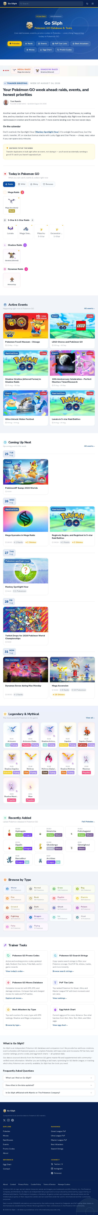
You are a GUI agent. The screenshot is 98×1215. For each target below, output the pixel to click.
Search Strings (57, 1149)
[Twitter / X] (4, 1120)
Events (44, 43)
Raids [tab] (10, 184)
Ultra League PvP (58, 1135)
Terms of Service (49, 1184)
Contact (6, 1169)
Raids (30, 43)
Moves (31, 50)
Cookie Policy (36, 1184)
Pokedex (16, 43)
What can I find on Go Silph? (18, 1078)
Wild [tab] (23, 184)
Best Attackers (81, 43)
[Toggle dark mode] (87, 4)
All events (88, 308)
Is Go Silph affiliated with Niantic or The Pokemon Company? (33, 1092)
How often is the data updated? (20, 1085)
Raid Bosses (8, 1140)
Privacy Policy (23, 1184)
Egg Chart (47, 50)
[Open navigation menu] (92, 3)
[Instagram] (8, 1120)
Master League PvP (59, 1140)
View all (89, 718)
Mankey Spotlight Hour (47, 132)
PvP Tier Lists (61, 43)
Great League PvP (58, 1131)
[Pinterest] (12, 1120)
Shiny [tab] (35, 184)
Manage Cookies (64, 1184)
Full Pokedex (87, 821)
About (5, 1153)
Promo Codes (66, 50)
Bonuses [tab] (49, 184)
